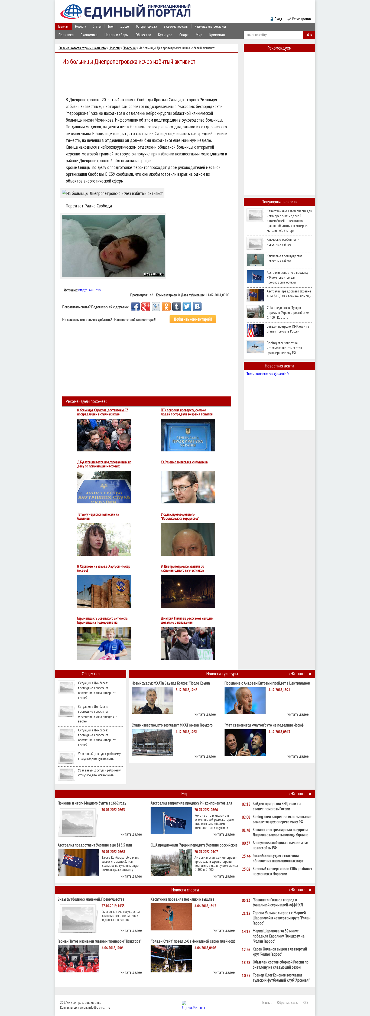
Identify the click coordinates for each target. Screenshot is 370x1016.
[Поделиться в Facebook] (135, 306)
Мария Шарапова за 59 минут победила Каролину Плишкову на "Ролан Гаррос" (278, 936)
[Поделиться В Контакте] (197, 306)
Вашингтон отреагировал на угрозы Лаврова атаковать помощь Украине (281, 832)
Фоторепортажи (146, 26)
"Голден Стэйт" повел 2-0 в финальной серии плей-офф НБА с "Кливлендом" (193, 941)
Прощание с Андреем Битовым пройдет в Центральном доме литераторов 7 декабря (267, 682)
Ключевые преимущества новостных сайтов (284, 258)
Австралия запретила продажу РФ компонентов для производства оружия (287, 277)
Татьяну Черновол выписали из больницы (98, 516)
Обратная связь (287, 1002)
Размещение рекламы (210, 26)
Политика (66, 34)
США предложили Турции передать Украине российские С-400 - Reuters (288, 312)
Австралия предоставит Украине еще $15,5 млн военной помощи (289, 293)
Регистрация (301, 18)
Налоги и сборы (116, 34)
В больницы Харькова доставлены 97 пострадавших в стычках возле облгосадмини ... (102, 412)
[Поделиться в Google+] (145, 306)
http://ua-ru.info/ (89, 290)
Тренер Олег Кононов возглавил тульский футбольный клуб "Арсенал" (281, 977)
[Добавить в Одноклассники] (166, 306)
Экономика (89, 34)
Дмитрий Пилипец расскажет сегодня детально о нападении (187, 620)
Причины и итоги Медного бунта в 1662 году (92, 802)
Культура (165, 34)
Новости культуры (222, 673)
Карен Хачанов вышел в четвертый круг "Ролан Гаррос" (280, 951)
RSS (305, 1002)
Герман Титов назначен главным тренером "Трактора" (99, 941)
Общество (143, 34)
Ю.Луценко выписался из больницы (184, 462)
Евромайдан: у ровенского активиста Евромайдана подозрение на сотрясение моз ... (102, 620)
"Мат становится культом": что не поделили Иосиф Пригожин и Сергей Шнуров (264, 724)
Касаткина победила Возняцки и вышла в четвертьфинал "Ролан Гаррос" (183, 899)
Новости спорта (185, 890)
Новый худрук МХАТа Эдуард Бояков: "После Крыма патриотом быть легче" (171, 682)
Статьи (97, 26)
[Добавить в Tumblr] (176, 306)
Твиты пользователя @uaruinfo (267, 373)
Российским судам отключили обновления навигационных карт (278, 858)
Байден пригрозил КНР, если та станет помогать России (288, 329)
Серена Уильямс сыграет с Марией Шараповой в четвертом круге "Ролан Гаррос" (281, 918)
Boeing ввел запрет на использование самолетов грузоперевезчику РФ (284, 347)
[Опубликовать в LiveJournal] (156, 306)
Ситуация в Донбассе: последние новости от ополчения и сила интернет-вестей (97, 690)
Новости (80, 26)
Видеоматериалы (176, 26)
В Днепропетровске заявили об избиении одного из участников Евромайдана (182, 568)
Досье (124, 26)
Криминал (217, 34)
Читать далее (205, 714)
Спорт (184, 34)
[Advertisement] (148, 82)
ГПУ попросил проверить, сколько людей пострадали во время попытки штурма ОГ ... (187, 412)
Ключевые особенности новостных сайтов (283, 242)
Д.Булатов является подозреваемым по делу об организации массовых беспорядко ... (104, 464)
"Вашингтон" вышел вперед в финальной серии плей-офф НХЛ (278, 902)
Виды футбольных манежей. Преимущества (91, 899)
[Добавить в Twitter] (187, 306)
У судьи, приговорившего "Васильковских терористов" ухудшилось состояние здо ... (180, 516)
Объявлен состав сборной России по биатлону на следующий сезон (281, 964)
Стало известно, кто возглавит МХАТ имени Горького (172, 724)
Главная (63, 26)
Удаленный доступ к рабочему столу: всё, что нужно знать (99, 756)
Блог (111, 26)
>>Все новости (300, 673)
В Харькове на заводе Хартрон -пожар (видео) (103, 568)
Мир (199, 34)
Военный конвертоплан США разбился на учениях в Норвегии (282, 871)
